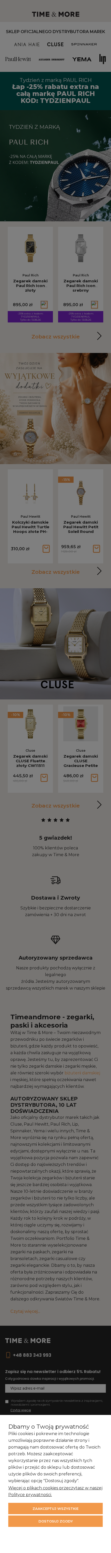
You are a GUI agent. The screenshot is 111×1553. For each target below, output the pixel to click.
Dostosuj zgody (55, 1521)
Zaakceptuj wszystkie (55, 1508)
